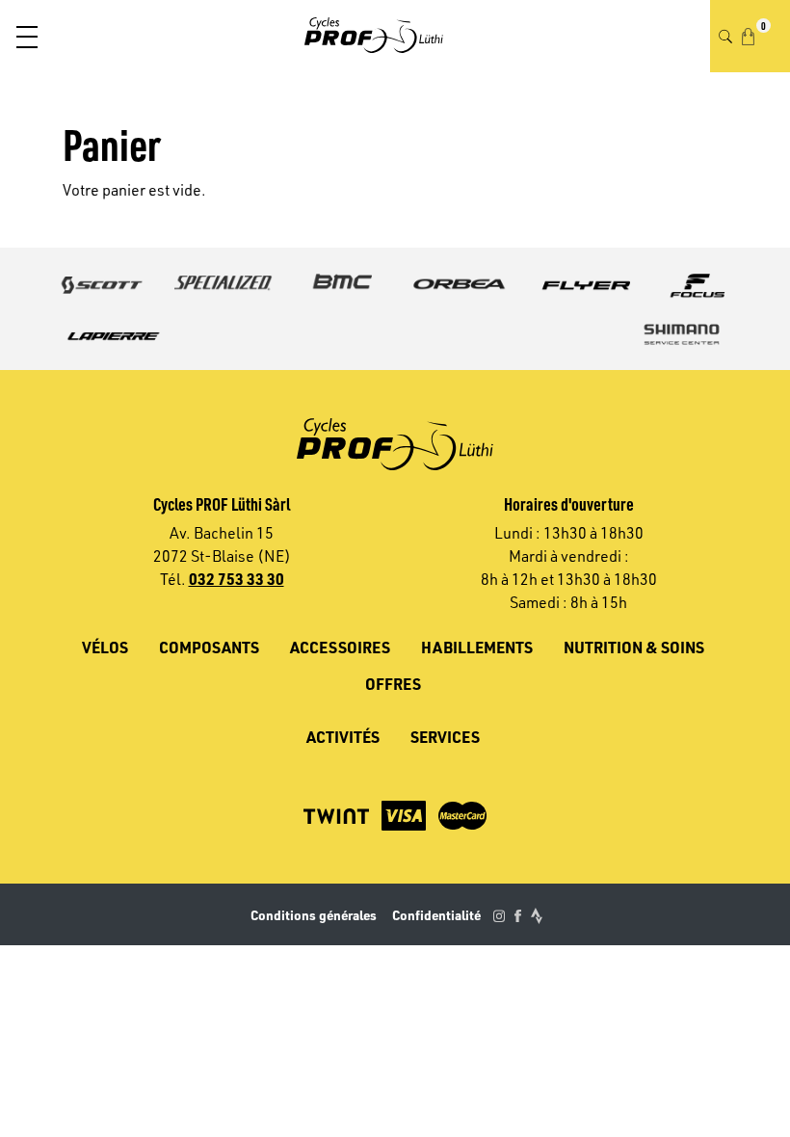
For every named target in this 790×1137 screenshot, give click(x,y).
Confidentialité (436, 915)
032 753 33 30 (236, 578)
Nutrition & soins (634, 647)
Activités (343, 737)
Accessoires (340, 647)
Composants (209, 647)
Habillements (477, 647)
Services (445, 737)
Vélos (105, 647)
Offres (393, 684)
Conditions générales (313, 915)
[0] (748, 36)
